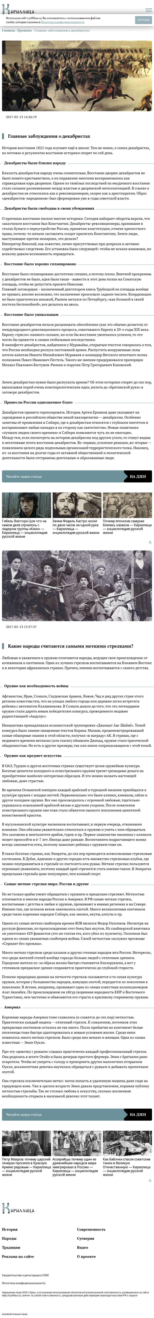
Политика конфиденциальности (24, 1283)
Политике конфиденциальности (62, 22)
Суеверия (85, 1238)
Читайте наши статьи (76, 476)
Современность (91, 1229)
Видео (82, 1247)
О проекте (86, 1256)
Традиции (11, 1247)
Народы (9, 1238)
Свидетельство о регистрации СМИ (25, 1275)
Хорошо (143, 19)
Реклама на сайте (18, 1256)
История (10, 1229)
